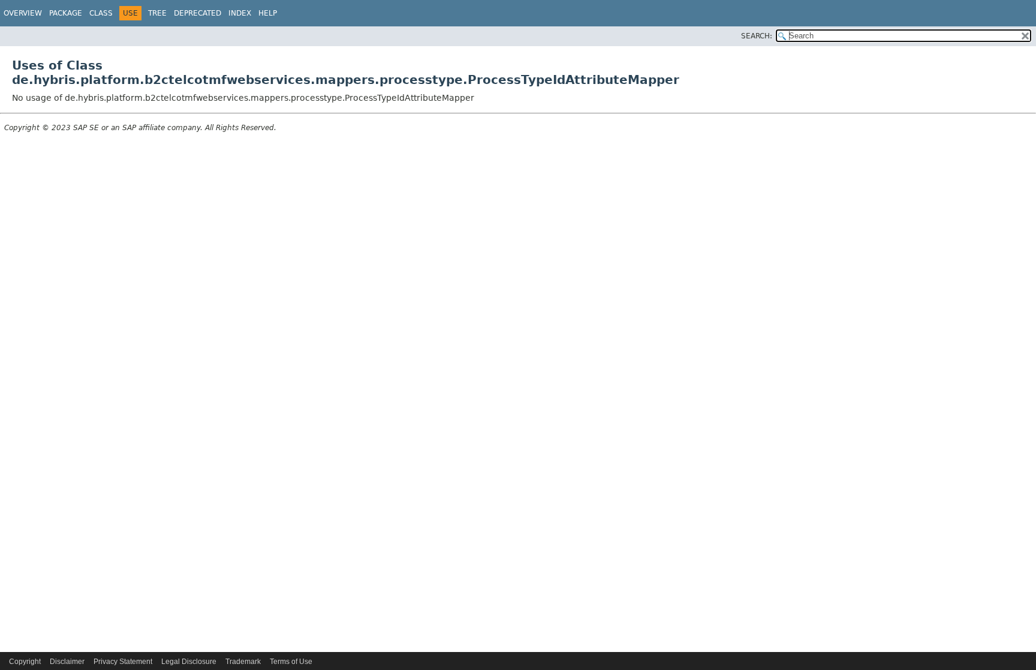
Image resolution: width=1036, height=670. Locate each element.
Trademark (243, 661)
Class (101, 13)
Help (267, 13)
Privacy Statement (123, 661)
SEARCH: (756, 36)
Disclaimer (67, 661)
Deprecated (197, 13)
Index (239, 13)
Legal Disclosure (188, 661)
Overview (23, 13)
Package (65, 13)
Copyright (25, 661)
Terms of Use (291, 661)
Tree (157, 13)
